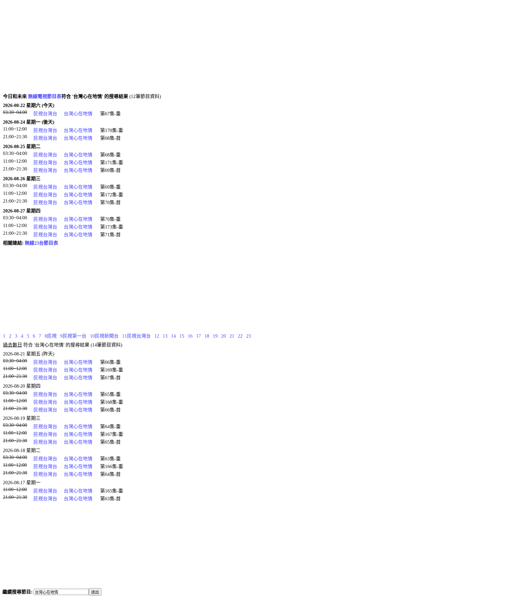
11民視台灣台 (136, 335)
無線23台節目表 (41, 243)
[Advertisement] (181, 49)
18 (206, 335)
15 (181, 335)
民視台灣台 (45, 113)
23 (248, 335)
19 (215, 335)
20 (223, 335)
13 (165, 335)
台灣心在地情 (78, 113)
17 (198, 335)
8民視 (51, 335)
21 (231, 335)
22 (240, 335)
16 (190, 335)
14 (173, 335)
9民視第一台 (73, 335)
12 (156, 335)
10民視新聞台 (104, 335)
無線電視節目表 (44, 96)
